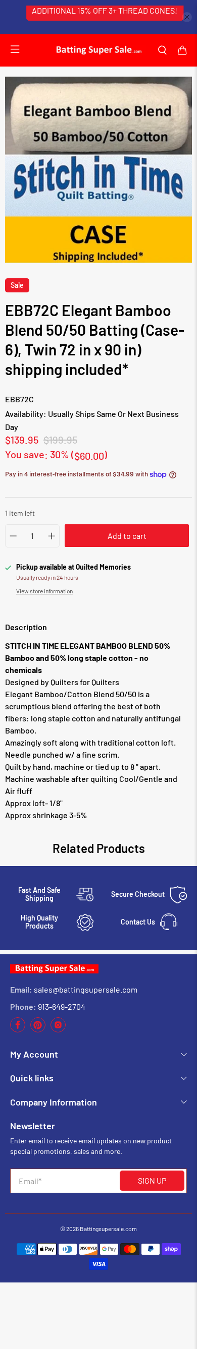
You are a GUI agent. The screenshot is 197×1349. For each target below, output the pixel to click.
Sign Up (152, 1180)
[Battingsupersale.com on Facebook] (17, 1029)
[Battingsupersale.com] (98, 50)
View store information (44, 590)
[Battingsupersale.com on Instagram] (58, 1029)
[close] (187, 17)
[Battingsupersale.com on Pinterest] (37, 1029)
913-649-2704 (61, 1006)
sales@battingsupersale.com (85, 989)
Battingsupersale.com (108, 1228)
